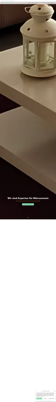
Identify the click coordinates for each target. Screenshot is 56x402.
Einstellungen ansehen (51, 398)
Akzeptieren (39, 398)
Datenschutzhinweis (41, 400)
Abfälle (45, 398)
